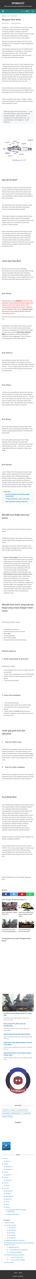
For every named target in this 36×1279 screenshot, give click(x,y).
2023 (6, 1177)
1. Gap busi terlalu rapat (16, 1257)
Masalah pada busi (14, 1247)
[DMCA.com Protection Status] (6, 1150)
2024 (6, 1172)
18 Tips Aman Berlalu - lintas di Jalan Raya (17, 499)
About (20, 1272)
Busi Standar (12, 1227)
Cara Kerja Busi (9, 1262)
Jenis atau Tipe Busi (10, 1225)
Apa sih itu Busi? (9, 1222)
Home (15, 1272)
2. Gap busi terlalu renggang (17, 1260)
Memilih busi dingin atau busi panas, (15, 1240)
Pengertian (6, 1110)
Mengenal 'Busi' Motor (13, 1214)
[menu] (4, 11)
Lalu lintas (20, 1110)
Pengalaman (6, 1113)
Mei (7, 1204)
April (7, 1185)
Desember (9, 1166)
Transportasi (26, 1113)
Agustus (8, 1174)
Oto (26, 1110)
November (9, 1169)
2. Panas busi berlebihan (15, 1252)
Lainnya (13, 1110)
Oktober (8, 1193)
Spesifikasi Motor (16, 1113)
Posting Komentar (16, 23)
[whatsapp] (30, 894)
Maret (7, 1161)
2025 (6, 1164)
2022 (6, 1183)
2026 (6, 1158)
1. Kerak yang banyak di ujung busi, (18, 1249)
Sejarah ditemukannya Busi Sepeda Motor (17, 1034)
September (9, 1196)
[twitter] (14, 894)
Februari (8, 1180)
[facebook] (6, 894)
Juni (7, 1201)
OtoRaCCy (18, 3)
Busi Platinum (12, 1230)
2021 (6, 1188)
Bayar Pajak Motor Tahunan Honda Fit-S (17, 501)
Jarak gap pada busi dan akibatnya (14, 1255)
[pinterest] (22, 894)
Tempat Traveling (7, 1116)
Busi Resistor (12, 1238)
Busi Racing (12, 1235)
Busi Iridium (12, 1232)
